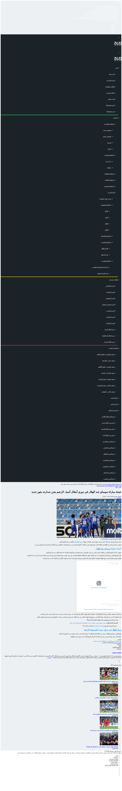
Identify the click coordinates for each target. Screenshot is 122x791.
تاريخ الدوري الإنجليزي (109, 441)
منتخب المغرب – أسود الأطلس (106, 367)
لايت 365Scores (110, 111)
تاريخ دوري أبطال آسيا (109, 435)
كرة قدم (115, 118)
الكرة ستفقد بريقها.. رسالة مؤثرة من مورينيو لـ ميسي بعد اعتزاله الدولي (98, 17)
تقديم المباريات (110, 80)
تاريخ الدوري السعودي (109, 466)
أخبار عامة (112, 74)
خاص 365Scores (110, 105)
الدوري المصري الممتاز (108, 304)
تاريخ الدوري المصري (109, 460)
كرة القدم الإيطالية (110, 174)
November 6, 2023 (98, 626)
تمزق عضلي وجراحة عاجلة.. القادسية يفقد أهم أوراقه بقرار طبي (100, 6)
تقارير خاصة (111, 99)
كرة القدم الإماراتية (106, 236)
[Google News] (117, 647)
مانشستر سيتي (107, 130)
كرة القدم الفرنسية (109, 186)
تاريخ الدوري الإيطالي (109, 454)
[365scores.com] (117, 45)
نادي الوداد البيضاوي (102, 273)
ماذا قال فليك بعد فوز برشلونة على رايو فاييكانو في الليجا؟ (102, 12)
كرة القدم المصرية (106, 242)
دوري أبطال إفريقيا (109, 342)
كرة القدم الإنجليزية (109, 124)
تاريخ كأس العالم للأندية (108, 416)
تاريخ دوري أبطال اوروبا (108, 423)
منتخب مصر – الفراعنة (108, 360)
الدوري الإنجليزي (110, 286)
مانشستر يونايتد (107, 136)
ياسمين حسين (117, 496)
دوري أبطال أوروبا (110, 329)
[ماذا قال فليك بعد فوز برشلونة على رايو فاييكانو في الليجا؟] (109, 745)
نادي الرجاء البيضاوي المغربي (100, 267)
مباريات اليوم (114, 404)
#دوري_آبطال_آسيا (94, 623)
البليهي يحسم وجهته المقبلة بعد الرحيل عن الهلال (104, 15)
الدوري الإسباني (110, 292)
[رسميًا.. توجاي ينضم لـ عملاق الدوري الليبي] (109, 695)
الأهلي (106, 230)
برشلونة (109, 167)
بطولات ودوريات (113, 279)
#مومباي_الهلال (103, 623)
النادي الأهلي (104, 248)
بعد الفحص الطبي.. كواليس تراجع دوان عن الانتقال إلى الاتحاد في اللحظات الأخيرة (96, 18)
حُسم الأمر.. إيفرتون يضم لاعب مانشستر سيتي (105, 9)
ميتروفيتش (96, 641)
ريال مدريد (108, 161)
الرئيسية (119, 484)
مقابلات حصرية (110, 93)
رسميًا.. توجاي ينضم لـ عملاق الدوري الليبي (106, 7)
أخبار (116, 68)
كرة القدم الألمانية (110, 180)
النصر (106, 217)
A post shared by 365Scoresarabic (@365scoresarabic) (98, 609)
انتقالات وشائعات (110, 86)
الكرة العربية (111, 192)
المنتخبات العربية (113, 348)
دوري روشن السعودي (105, 198)
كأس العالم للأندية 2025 (111, 765)
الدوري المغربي (110, 311)
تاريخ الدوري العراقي (109, 472)
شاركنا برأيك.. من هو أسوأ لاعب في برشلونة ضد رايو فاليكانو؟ (101, 14)
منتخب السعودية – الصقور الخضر (106, 354)
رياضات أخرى (114, 398)
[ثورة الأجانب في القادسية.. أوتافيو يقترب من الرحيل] (109, 728)
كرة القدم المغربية (106, 261)
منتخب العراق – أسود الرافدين (106, 379)
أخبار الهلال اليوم (116, 485)
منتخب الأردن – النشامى (108, 391)
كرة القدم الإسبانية (110, 155)
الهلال (106, 223)
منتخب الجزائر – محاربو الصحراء (106, 385)
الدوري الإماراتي (110, 323)
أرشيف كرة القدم (113, 410)
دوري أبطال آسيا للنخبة (108, 335)
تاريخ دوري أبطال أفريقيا (108, 429)
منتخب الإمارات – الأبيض (108, 373)
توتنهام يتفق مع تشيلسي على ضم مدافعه (107, 20)
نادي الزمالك (104, 255)
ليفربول (109, 142)
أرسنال (109, 149)
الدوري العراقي (110, 317)
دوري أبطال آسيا (103, 641)
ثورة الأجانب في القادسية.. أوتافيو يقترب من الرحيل (104, 10)
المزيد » (49, 657)
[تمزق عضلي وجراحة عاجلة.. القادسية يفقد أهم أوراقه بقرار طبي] (109, 679)
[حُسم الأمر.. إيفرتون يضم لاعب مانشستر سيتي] (109, 712)
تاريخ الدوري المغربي (109, 479)
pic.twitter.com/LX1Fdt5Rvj (80, 623)
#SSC (71, 623)
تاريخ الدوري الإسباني (109, 448)
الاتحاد (106, 211)
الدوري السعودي (110, 298)
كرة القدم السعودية (106, 205)
